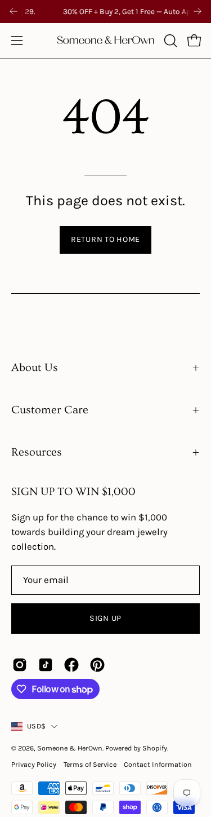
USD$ (36, 726)
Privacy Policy (33, 764)
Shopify (154, 748)
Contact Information (158, 764)
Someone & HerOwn (69, 748)
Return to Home (105, 239)
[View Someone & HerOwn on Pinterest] (97, 664)
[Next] (197, 11)
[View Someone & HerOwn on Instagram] (19, 664)
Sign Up (105, 618)
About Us (34, 367)
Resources (36, 452)
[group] (105, 11)
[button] (169, 40)
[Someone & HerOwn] (106, 41)
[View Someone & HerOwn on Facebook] (71, 664)
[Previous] (13, 11)
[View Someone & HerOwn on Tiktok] (45, 664)
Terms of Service (90, 764)
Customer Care (49, 410)
